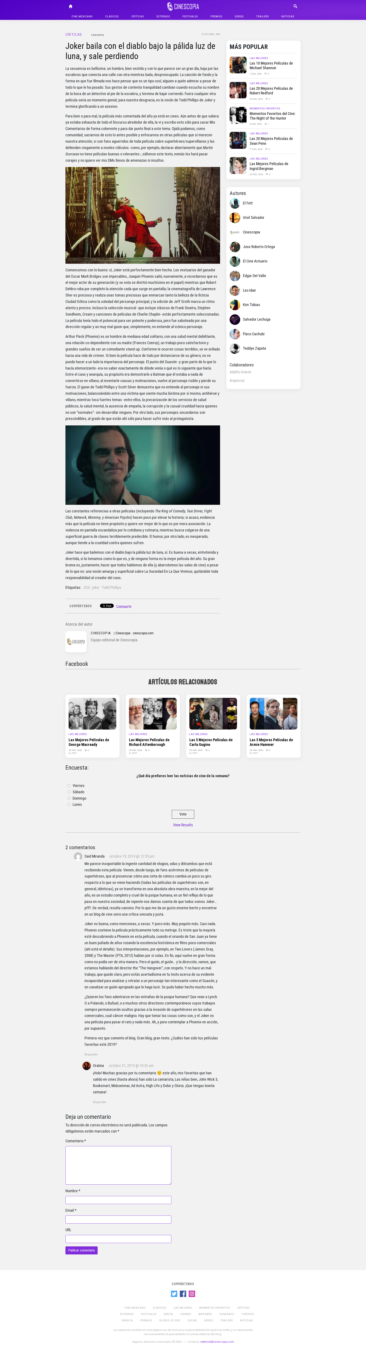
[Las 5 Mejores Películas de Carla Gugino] (213, 713)
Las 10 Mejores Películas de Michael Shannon (271, 65)
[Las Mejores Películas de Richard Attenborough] (153, 713)
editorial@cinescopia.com (217, 1341)
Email (69, 1210)
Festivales (190, 16)
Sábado (78, 792)
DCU (87, 587)
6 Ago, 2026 (256, 124)
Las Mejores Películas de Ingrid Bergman (269, 166)
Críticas (137, 16)
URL (68, 1230)
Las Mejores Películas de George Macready (89, 742)
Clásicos (112, 16)
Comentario (74, 1141)
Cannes (185, 1314)
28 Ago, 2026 (257, 750)
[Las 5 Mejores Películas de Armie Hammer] (273, 713)
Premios (216, 16)
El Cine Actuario (255, 261)
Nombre (71, 1191)
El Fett (248, 203)
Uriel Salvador (253, 217)
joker (96, 587)
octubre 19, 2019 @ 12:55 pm (132, 856)
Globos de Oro (169, 1320)
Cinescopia (97, 35)
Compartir (124, 606)
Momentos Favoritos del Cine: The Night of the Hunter (272, 116)
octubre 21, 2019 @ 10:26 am (131, 1065)
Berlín (168, 1314)
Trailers (262, 16)
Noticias (287, 16)
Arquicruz (237, 380)
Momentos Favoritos (265, 108)
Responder (91, 1054)
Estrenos (163, 16)
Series (239, 16)
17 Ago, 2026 (256, 149)
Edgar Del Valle (254, 275)
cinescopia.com (143, 633)
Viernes (79, 785)
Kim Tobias (251, 304)
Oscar (192, 1320)
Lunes (77, 804)
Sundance (226, 1314)
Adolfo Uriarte (240, 372)
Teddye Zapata (254, 348)
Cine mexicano (82, 16)
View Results (183, 825)
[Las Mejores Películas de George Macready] (92, 713)
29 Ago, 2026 (256, 174)
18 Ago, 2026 (256, 99)
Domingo (79, 798)
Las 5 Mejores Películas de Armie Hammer (271, 742)
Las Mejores (259, 58)
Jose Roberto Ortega (259, 246)
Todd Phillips (111, 587)
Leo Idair (249, 290)
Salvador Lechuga (256, 319)
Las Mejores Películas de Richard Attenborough (149, 742)
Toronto (247, 1314)
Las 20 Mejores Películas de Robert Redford (271, 90)
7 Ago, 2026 (256, 73)
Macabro (205, 1314)
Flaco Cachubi (254, 334)
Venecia (127, 1320)
